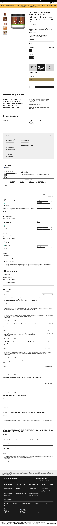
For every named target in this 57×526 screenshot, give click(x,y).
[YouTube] (42, 480)
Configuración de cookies (6, 524)
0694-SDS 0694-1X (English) (10, 140)
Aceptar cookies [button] (52, 523)
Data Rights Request (7, 497)
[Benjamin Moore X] (46, 480)
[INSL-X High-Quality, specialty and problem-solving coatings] (24, 511)
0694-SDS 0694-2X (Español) (10, 145)
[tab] (5, 14)
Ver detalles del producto (32, 32)
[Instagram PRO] (40, 480)
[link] (52, 0)
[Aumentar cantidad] (33, 87)
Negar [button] (48, 523)
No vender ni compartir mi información (10, 496)
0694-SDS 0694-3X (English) (10, 147)
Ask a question (8, 291)
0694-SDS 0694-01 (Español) (10, 156)
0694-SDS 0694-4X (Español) (10, 152)
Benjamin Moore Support (7, 317)
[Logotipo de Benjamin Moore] (5, 2)
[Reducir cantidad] (29, 87)
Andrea (4, 413)
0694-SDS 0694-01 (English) (10, 154)
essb (3, 326)
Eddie (4, 344)
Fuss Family (5, 202)
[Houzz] (48, 480)
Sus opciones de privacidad (8, 499)
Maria (4, 223)
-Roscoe (4, 301)
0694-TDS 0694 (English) (24, 142)
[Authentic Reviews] (8, 167)
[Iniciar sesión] (50, 0)
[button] (13, 0)
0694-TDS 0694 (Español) (25, 140)
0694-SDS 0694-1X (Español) (10, 142)
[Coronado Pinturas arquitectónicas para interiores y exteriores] (41, 510)
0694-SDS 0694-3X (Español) (10, 149)
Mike (3, 449)
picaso (4, 362)
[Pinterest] (44, 480)
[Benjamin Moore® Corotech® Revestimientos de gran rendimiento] (8, 511)
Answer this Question (48, 330)
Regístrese (5, 479)
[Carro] (54, 0)
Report (13, 218)
